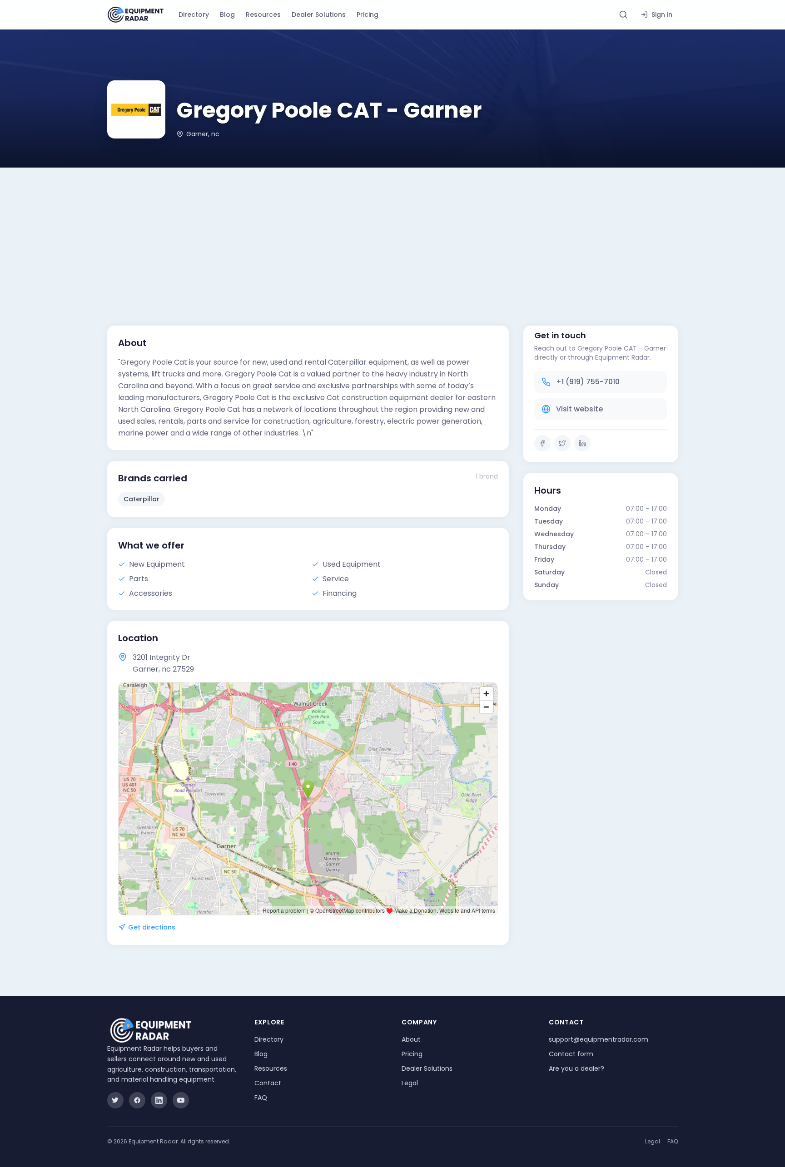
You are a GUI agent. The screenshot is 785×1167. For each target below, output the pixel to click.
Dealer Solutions (319, 14)
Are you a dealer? (576, 1068)
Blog (227, 14)
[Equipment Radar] (135, 14)
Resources (263, 14)
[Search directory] (623, 14)
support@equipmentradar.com (598, 1039)
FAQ (260, 1097)
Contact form (571, 1053)
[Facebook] (542, 443)
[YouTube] (181, 1100)
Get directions (151, 927)
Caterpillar (141, 499)
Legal (410, 1083)
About (411, 1039)
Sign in (661, 14)
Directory (194, 14)
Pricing (367, 14)
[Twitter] (562, 443)
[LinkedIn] (582, 443)
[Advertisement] (392, 235)
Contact (267, 1083)
